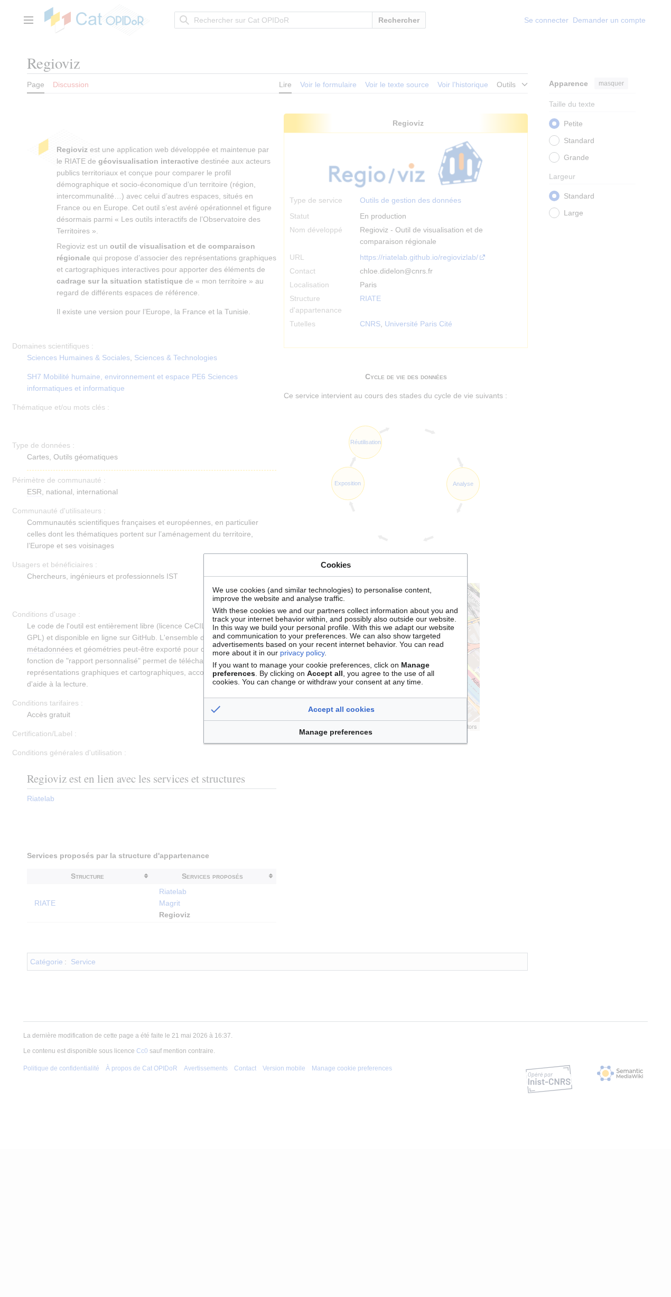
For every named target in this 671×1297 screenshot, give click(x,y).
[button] (335, 709)
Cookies (336, 564)
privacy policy (302, 652)
